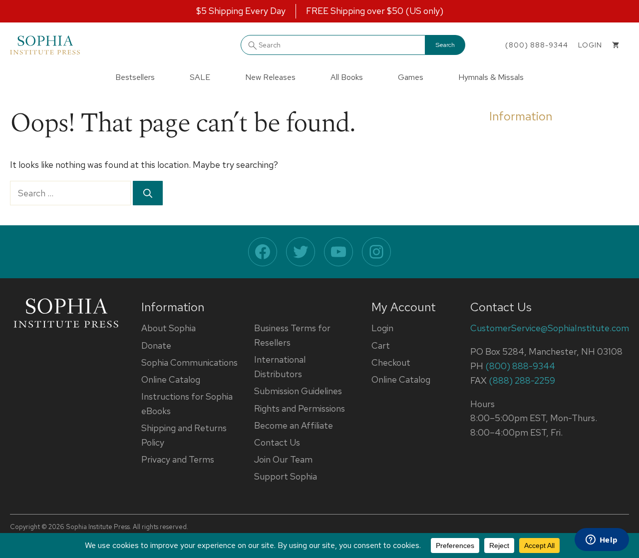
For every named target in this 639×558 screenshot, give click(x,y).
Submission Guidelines (298, 391)
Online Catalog (170, 379)
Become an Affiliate (293, 425)
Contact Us (277, 442)
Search (445, 45)
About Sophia (168, 328)
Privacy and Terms (177, 459)
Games (410, 77)
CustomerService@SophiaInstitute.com (549, 328)
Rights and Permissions (299, 408)
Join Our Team (283, 459)
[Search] (148, 193)
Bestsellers (135, 77)
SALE (200, 77)
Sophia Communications (189, 362)
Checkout (390, 362)
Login (382, 328)
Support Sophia (285, 476)
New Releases (270, 77)
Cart (380, 345)
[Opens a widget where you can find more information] (601, 540)
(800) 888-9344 (536, 44)
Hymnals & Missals (491, 77)
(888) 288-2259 (522, 380)
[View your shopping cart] (615, 45)
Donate (156, 345)
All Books (346, 77)
